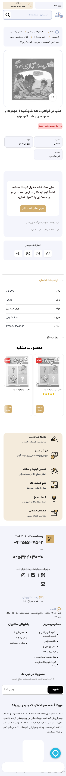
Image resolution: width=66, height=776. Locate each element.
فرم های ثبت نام (33, 208)
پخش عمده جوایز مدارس (45, 657)
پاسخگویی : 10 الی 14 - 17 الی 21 (29, 536)
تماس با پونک (19, 632)
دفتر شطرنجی (50, 641)
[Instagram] (23, 575)
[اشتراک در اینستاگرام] (38, 253)
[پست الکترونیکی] (41, 597)
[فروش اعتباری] (54, 455)
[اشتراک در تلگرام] (18, 253)
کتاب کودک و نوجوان (36, 32)
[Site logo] (59, 15)
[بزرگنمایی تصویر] (52, 97)
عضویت (55, 689)
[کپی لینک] (48, 253)
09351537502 (18, 7)
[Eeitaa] (43, 575)
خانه (52, 32)
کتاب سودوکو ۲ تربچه (21, 390)
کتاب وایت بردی (49, 646)
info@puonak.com (33, 602)
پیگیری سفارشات (17, 643)
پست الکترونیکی (30, 597)
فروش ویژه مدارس (48, 652)
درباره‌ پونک (20, 638)
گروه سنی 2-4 (39, 37)
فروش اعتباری (41, 451)
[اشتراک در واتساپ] (28, 253)
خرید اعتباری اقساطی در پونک (45, 664)
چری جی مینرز (13, 309)
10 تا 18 (18, 3)
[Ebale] (33, 575)
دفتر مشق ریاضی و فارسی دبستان (47, 634)
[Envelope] (43, 583)
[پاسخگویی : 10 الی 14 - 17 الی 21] (50, 539)
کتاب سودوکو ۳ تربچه (52, 390)
